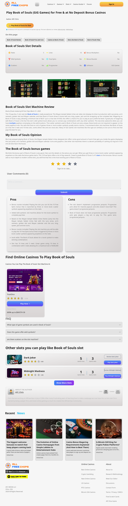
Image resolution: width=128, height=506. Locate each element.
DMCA (120, 492)
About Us (109, 470)
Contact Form (111, 488)
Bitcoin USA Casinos (88, 492)
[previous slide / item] (10, 88)
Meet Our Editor (112, 479)
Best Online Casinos (88, 470)
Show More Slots (64, 383)
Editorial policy (61, 29)
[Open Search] (37, 4)
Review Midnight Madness (112, 370)
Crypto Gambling (87, 474)
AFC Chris (15, 19)
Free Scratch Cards (112, 497)
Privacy (114, 492)
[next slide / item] (117, 88)
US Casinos (85, 483)
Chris (100, 391)
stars (98, 155)
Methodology (69, 29)
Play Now (24, 304)
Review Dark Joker (113, 357)
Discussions (110, 483)
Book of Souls (33, 114)
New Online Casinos (88, 479)
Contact (112, 391)
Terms (108, 492)
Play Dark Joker (113, 362)
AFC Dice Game (111, 501)
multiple (12, 123)
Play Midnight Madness (112, 376)
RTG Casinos (85, 488)
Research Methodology (114, 474)
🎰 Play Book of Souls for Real (20, 25)
